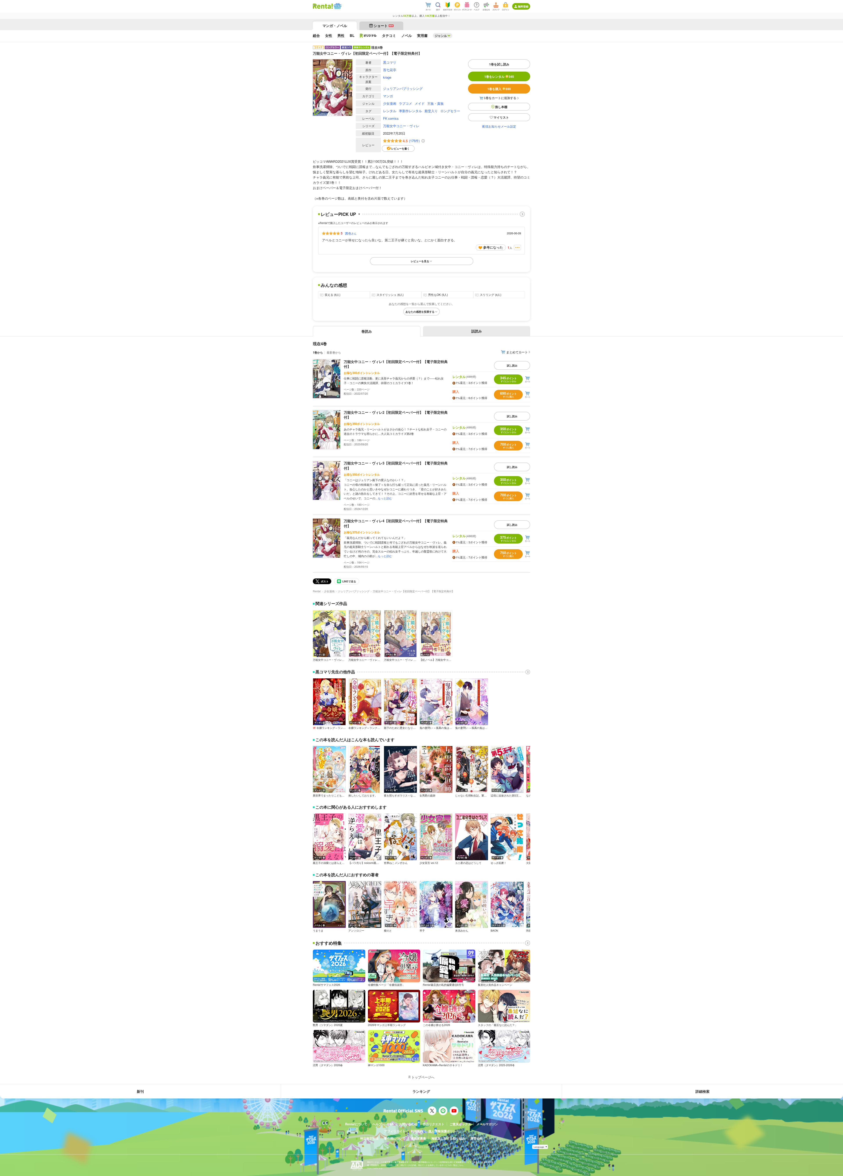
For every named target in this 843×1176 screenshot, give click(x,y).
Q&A (390, 1124)
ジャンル (441, 35)
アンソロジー (356, 930)
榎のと (388, 930)
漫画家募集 (418, 1138)
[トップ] (323, 6)
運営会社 (476, 1138)
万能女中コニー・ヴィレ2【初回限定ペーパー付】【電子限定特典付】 (396, 415)
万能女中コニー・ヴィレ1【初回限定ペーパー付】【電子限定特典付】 (396, 364)
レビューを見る (420, 261)
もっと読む (385, 498)
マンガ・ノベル (334, 25)
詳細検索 (702, 1091)
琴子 (422, 930)
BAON (494, 930)
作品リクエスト (433, 1124)
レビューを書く (400, 148)
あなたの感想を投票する (419, 312)
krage (387, 77)
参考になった (493, 247)
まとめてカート (517, 352)
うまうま (318, 930)
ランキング (421, 1091)
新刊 (140, 1091)
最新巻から (334, 352)
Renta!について (356, 1124)
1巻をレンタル (499, 76)
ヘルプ (377, 1124)
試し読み (512, 365)
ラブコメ (405, 103)
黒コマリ (389, 62)
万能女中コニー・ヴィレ (401, 125)
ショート (383, 25)
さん (351, 233)
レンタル (389, 110)
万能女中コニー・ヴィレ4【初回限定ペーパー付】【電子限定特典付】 (396, 523)
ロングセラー (450, 110)
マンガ (388, 96)
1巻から (318, 352)
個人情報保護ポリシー (443, 1131)
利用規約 (417, 1131)
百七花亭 (389, 69)
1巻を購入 (499, 89)
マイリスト (501, 117)
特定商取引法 (369, 1138)
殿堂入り (431, 110)
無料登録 (523, 6)
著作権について (394, 1138)
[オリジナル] (368, 36)
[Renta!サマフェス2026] (337, 6)
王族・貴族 (435, 103)
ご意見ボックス (460, 1124)
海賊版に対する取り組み (448, 1138)
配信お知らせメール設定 (499, 126)
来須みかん (461, 930)
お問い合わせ (408, 1124)
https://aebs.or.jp (374, 1168)
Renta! (317, 591)
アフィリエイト (394, 1131)
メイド (420, 103)
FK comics (391, 118)
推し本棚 (501, 107)
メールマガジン (487, 1124)
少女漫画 (389, 103)
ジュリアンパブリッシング (403, 88)
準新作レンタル (410, 110)
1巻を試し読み (499, 64)
